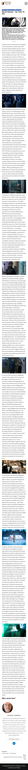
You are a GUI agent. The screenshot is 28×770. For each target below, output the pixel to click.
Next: (14, 757)
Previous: (9, 752)
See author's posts (14, 739)
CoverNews (10, 767)
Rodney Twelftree (14, 715)
